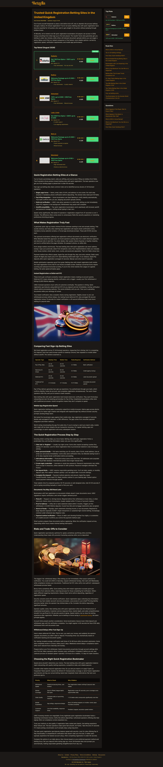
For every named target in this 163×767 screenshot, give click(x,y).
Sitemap (94, 755)
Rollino (53, 75)
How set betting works (112, 93)
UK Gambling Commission (79, 759)
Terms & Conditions (85, 755)
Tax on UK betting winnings (113, 52)
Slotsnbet (54, 94)
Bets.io (53, 134)
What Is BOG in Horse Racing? (114, 49)
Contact (67, 755)
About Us (60, 755)
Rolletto (54, 56)
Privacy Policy (74, 755)
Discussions (101, 755)
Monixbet (54, 155)
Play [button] (92, 60)
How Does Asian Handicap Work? (115, 55)
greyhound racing (86, 615)
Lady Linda (55, 113)
